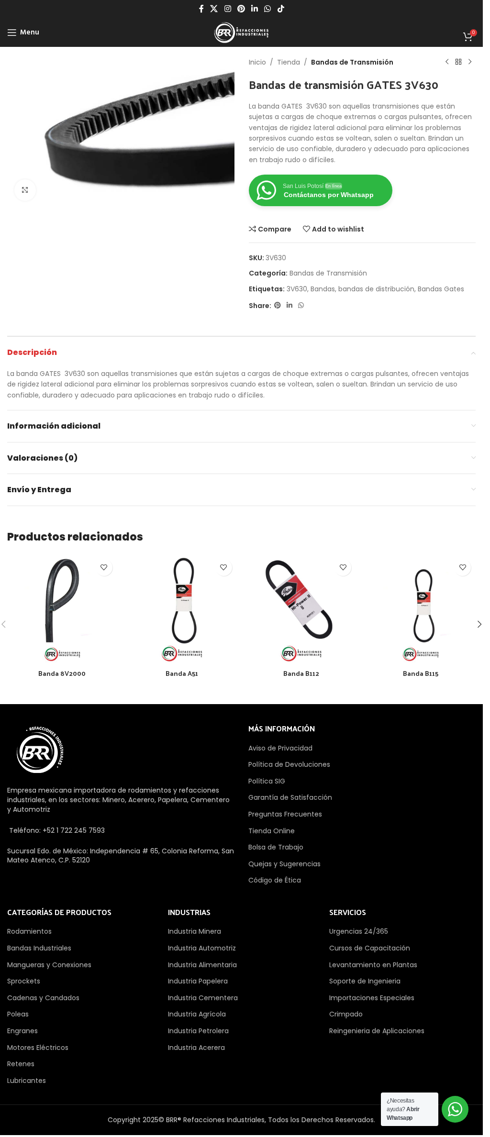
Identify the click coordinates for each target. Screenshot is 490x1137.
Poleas (18, 1014)
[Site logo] (241, 32)
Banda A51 (182, 673)
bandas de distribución (376, 289)
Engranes (22, 1031)
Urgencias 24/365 (358, 931)
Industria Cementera (203, 998)
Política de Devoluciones (289, 764)
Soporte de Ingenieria (365, 981)
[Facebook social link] (201, 8)
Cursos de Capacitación (369, 948)
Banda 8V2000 (62, 673)
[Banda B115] (421, 609)
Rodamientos (29, 931)
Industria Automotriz (202, 948)
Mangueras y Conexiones (49, 965)
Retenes (20, 1064)
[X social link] (214, 8)
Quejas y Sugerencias (284, 864)
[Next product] (470, 62)
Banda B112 (301, 673)
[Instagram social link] (227, 8)
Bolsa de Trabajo (275, 847)
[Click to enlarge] (25, 190)
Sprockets (23, 981)
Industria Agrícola (197, 1014)
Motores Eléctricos (37, 1047)
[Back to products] (458, 62)
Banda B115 (420, 673)
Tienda (288, 62)
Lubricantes (26, 1080)
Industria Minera (194, 931)
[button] (479, 624)
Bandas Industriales (39, 948)
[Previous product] (447, 62)
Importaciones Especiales (371, 998)
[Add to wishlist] (104, 567)
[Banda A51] (182, 609)
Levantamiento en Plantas (373, 965)
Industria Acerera (196, 1047)
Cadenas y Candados (43, 998)
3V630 (297, 289)
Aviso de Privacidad (280, 748)
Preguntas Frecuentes (285, 814)
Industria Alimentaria (202, 965)
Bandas (323, 289)
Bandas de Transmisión (352, 62)
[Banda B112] (301, 609)
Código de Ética (274, 880)
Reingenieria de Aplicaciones (376, 1031)
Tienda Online (271, 831)
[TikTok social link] (280, 8)
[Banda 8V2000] (62, 609)
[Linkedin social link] (254, 8)
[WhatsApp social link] (267, 8)
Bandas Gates (441, 289)
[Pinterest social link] (241, 8)
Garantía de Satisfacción (290, 797)
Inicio (257, 62)
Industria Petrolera (198, 1031)
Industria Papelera (198, 981)
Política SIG (266, 781)
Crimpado (346, 1014)
